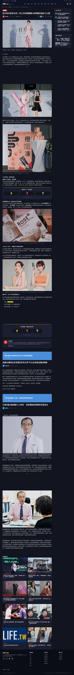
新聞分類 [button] (31, 652)
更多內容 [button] (46, 652)
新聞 (28, 3)
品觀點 (8, 388)
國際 (52, 3)
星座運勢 (46, 659)
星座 (55, 3)
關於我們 (60, 656)
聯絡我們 (60, 659)
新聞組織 (46, 663)
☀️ (67, 4)
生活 (31, 3)
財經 (38, 3)
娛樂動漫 (9, 7)
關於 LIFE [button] (61, 652)
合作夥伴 (60, 654)
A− (39, 16)
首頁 (25, 3)
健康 (35, 3)
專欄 (45, 3)
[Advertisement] (27, 76)
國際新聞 (46, 656)
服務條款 (8, 669)
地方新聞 (46, 654)
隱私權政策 (4, 669)
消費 (42, 3)
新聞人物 (46, 661)
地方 (48, 3)
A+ (43, 16)
